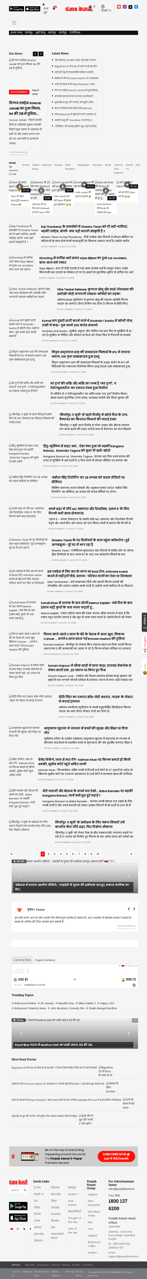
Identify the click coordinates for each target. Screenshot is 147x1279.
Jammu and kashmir (118, 168)
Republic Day (64, 1003)
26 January (46, 1003)
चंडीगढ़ (37, 1227)
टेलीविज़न (75, 32)
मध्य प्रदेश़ (56, 1194)
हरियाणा (55, 1187)
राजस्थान (55, 1214)
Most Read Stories (24, 1059)
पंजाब (37, 1221)
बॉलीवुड (52, 32)
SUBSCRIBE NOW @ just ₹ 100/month (116, 1156)
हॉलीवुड (63, 32)
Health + (73, 1194)
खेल (53, 1227)
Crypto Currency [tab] (45, 960)
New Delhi (30, 1264)
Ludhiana (55, 1264)
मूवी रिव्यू (40, 32)
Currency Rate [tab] (22, 960)
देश (35, 1201)
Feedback (27, 1271)
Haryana (97, 164)
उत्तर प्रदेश (39, 1234)
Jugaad (92, 1235)
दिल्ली (37, 1214)
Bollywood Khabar (24, 1003)
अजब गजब (16, 32)
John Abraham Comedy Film (66, 1008)
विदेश (37, 1207)
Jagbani (93, 1194)
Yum (90, 1229)
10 (98, 854)
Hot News (15, 53)
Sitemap (70, 1271)
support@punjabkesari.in (123, 1256)
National (47, 164)
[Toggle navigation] (14, 22)
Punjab (58, 164)
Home (25, 164)
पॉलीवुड (29, 32)
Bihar (108, 164)
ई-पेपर (37, 1187)
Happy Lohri (105, 1003)
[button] (35, 54)
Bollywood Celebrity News (29, 1008)
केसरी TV (39, 1194)
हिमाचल (38, 1240)
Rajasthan (83, 164)
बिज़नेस (55, 1221)
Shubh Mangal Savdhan (101, 1008)
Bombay (66, 1264)
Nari (138, 164)
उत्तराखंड (55, 1207)
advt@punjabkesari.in (121, 1189)
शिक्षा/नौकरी (74, 1211)
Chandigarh (43, 1264)
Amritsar (76, 1264)
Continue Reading (18, 152)
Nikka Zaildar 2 (85, 1003)
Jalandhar (87, 1264)
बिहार (54, 1201)
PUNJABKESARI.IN (115, 1272)
